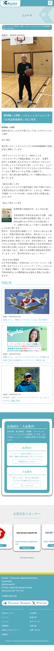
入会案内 (33, 613)
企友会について (8, 613)
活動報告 (5, 625)
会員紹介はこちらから (27, 461)
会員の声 (33, 617)
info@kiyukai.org (9, 595)
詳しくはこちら (27, 485)
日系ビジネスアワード (10, 630)
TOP (4, 26)
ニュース (10, 26)
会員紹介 (5, 634)
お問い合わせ (35, 630)
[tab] (20, 558)
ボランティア (35, 621)
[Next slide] (39, 558)
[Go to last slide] (16, 558)
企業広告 (33, 625)
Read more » (27, 548)
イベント (5, 617)
